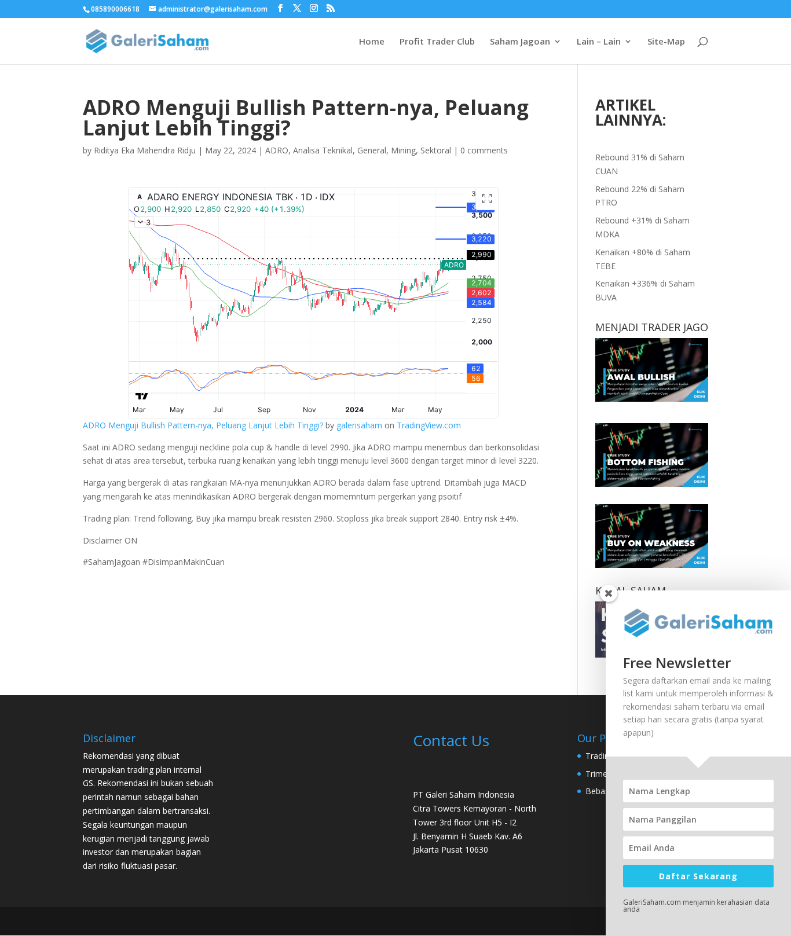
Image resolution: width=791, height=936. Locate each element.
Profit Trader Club (437, 42)
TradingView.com (429, 425)
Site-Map (666, 42)
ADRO (276, 150)
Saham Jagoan (520, 42)
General (371, 150)
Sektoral (435, 150)
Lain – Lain (599, 42)
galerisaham (359, 425)
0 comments (484, 150)
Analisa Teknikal (323, 150)
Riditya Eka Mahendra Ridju (145, 150)
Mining (403, 150)
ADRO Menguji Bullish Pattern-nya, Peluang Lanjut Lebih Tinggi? (203, 425)
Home (371, 42)
